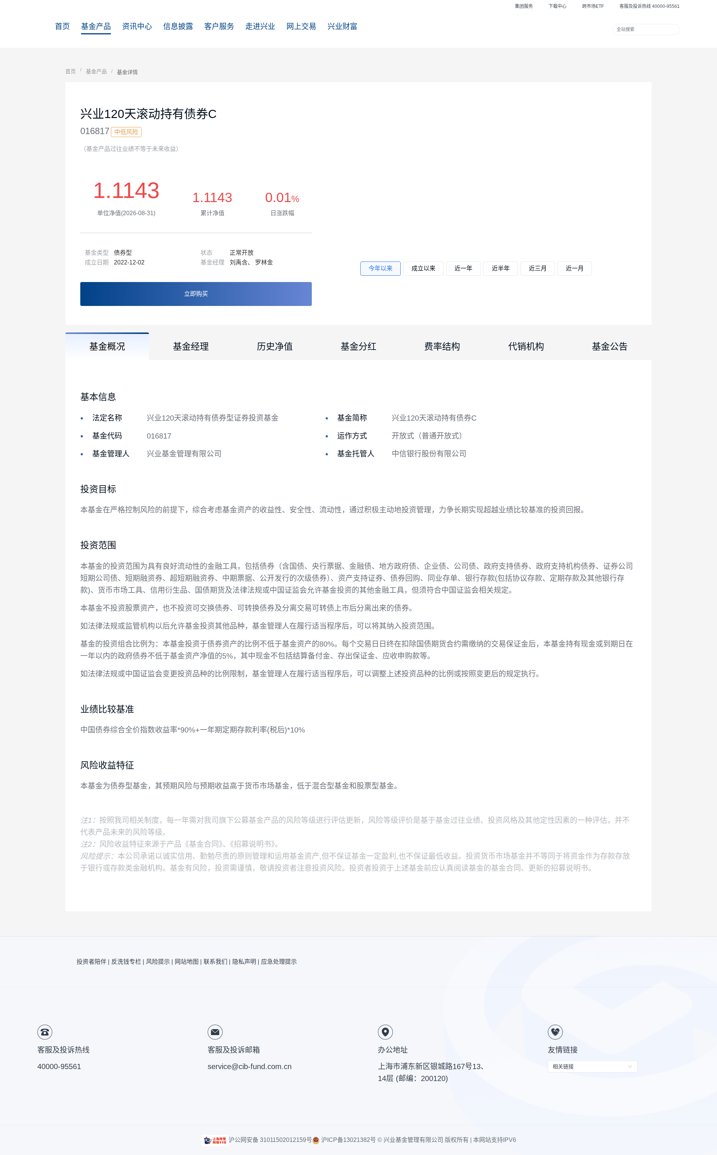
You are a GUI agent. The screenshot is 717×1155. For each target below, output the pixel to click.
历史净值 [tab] (275, 346)
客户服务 (219, 26)
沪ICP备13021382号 (348, 1140)
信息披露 (178, 26)
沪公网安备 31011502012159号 (270, 1140)
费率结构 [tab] (442, 346)
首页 (62, 26)
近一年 (463, 268)
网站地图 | (188, 962)
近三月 (538, 268)
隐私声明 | (245, 962)
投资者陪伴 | (93, 962)
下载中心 (558, 6)
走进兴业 (260, 26)
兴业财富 (342, 26)
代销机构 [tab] (526, 346)
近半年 (501, 268)
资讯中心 (137, 26)
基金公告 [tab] (610, 346)
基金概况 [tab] (107, 346)
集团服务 (524, 6)
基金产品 (96, 26)
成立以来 (423, 268)
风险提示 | (159, 962)
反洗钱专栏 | (127, 962)
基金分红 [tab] (358, 346)
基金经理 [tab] (191, 346)
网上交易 (301, 26)
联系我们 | (217, 962)
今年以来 (380, 268)
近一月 (575, 268)
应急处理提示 (279, 962)
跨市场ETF (593, 6)
